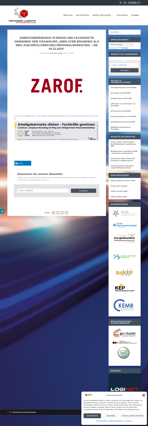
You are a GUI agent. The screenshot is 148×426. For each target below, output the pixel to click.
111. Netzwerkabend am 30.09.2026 (123, 116)
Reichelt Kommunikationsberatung (24, 412)
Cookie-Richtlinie (101, 421)
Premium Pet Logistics (119, 186)
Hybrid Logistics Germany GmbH (123, 180)
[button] (144, 395)
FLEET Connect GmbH (119, 191)
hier (15, 119)
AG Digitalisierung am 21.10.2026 (123, 122)
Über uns (68, 15)
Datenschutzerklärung (116, 421)
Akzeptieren (92, 416)
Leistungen (122, 15)
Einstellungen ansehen (133, 416)
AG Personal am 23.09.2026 (121, 111)
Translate (124, 48)
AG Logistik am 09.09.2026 (120, 93)
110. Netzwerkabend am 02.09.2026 (123, 87)
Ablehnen (110, 416)
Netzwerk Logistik (56, 53)
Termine (135, 15)
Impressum (128, 421)
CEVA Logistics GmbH (119, 196)
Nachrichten (82, 15)
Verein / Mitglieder (101, 15)
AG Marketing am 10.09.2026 (121, 98)
